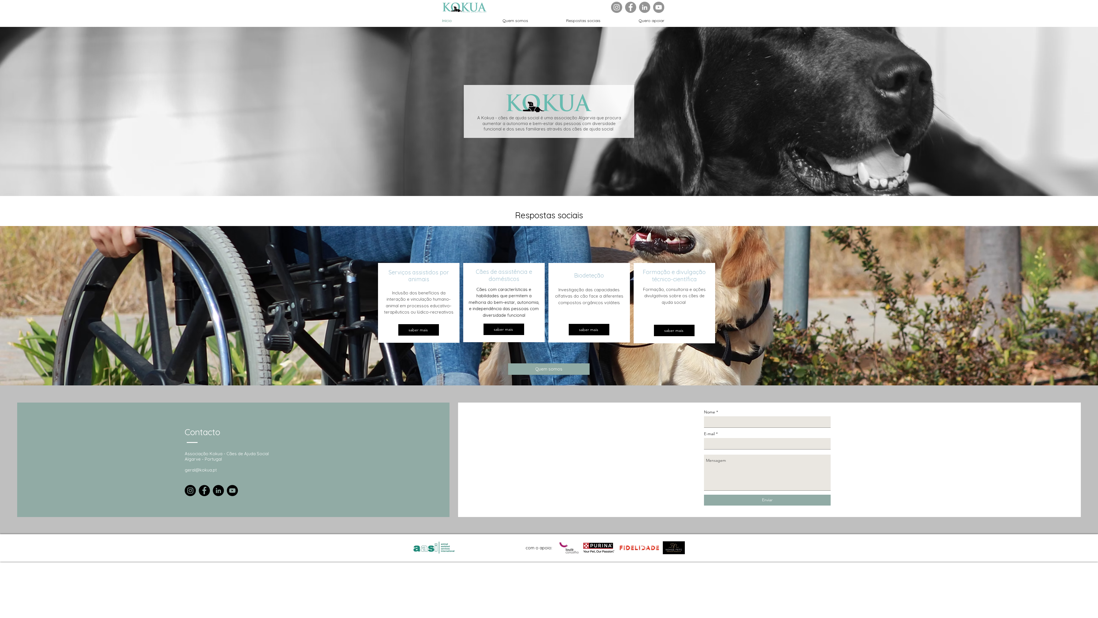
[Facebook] (630, 7)
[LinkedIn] (644, 7)
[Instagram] (616, 7)
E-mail (709, 434)
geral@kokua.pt (201, 470)
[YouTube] (658, 7)
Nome (709, 412)
